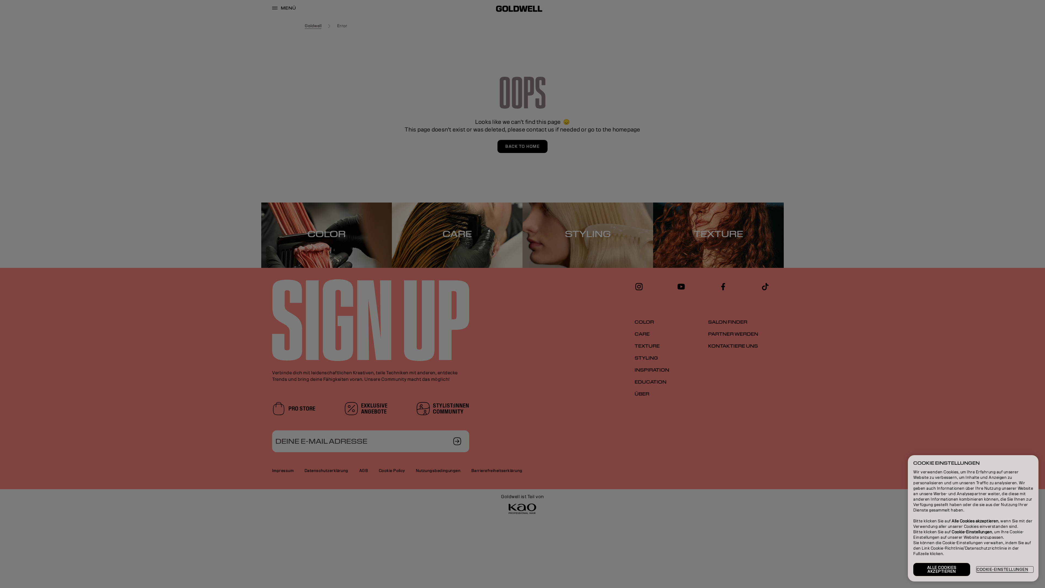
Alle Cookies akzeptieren (942, 569)
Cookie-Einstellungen (1002, 569)
